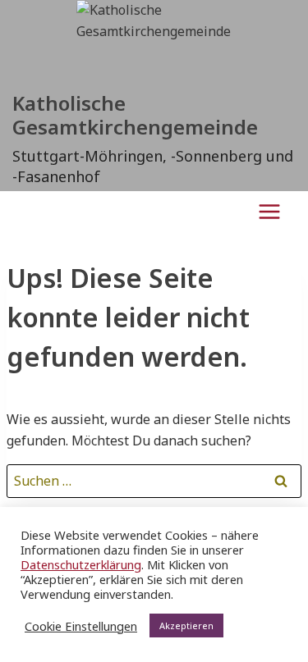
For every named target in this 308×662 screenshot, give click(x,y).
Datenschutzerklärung (81, 564)
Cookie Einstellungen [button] (81, 626)
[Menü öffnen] (269, 211)
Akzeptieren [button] (186, 625)
